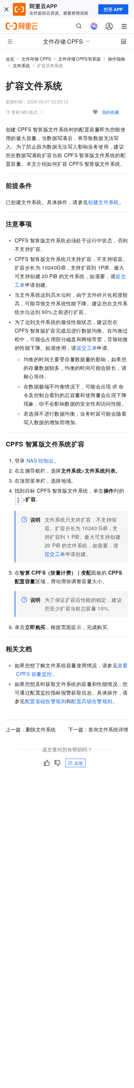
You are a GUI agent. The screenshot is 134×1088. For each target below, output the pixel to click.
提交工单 (86, 347)
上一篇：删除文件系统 (31, 729)
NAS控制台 (40, 460)
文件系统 (21, 65)
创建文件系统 (103, 201)
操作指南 (116, 58)
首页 (10, 59)
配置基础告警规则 (45, 701)
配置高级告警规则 (91, 701)
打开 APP (113, 9)
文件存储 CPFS (36, 58)
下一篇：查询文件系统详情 (98, 729)
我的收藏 (110, 112)
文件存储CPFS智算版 (79, 58)
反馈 (78, 763)
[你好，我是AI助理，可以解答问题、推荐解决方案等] (93, 26)
